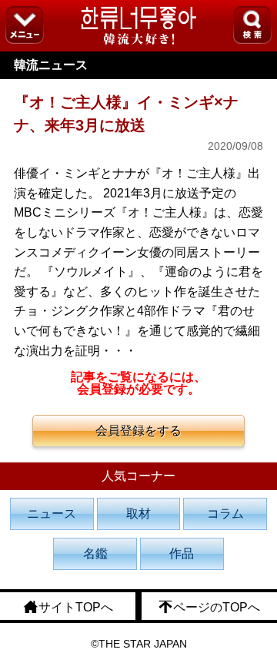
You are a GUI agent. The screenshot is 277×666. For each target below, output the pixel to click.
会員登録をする (138, 430)
